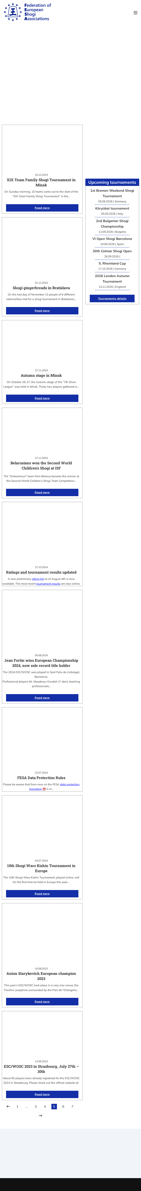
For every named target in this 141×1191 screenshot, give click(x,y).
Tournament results (120, 1152)
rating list (38, 579)
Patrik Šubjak (83, 1184)
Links (81, 1154)
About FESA (81, 1150)
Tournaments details (112, 298)
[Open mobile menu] (135, 12)
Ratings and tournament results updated (41, 572)
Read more (42, 208)
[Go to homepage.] (27, 13)
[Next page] (40, 1116)
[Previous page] (8, 1106)
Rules (81, 1164)
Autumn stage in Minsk (41, 375)
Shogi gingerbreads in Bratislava (41, 287)
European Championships (120, 1157)
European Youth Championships (113, 1164)
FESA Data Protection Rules (41, 777)
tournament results (48, 583)
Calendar (120, 1147)
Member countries (81, 1159)
